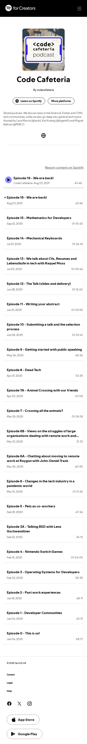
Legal (10, 682)
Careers (11, 674)
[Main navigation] (79, 8)
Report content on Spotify (64, 167)
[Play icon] (8, 179)
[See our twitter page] (19, 703)
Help (9, 691)
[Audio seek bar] (43, 187)
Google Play (27, 734)
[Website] (43, 135)
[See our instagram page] (29, 703)
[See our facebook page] (9, 703)
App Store (26, 719)
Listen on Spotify (31, 101)
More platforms (61, 101)
